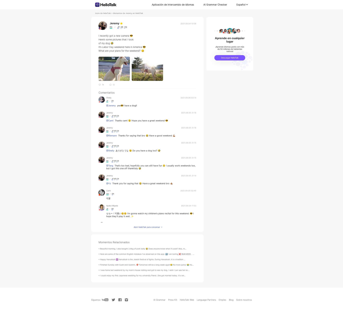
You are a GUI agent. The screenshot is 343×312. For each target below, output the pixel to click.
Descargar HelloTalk (229, 58)
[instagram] (126, 299)
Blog (231, 299)
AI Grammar (159, 299)
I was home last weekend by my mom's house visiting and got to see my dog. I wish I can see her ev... (144, 270)
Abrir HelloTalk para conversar (147, 227)
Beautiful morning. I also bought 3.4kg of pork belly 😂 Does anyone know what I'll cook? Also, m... (143, 249)
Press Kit (172, 299)
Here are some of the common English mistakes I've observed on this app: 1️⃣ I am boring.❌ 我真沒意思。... (147, 254)
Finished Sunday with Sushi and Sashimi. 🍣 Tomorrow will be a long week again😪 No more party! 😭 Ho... (147, 265)
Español (240, 4)
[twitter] (113, 299)
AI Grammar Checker (215, 4)
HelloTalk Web (187, 299)
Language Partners (206, 299)
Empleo (222, 299)
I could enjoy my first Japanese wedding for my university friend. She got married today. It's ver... (143, 275)
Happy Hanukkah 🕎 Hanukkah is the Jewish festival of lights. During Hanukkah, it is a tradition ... (142, 259)
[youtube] (105, 299)
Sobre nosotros (244, 299)
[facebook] (120, 299)
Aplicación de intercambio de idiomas (173, 4)
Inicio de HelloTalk (103, 13)
